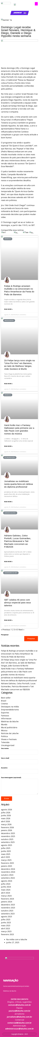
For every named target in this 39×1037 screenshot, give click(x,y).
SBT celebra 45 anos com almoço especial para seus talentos (17, 603)
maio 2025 (5, 854)
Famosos (5, 715)
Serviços (21, 986)
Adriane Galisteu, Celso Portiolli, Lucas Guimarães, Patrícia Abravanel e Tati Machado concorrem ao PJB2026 (17, 541)
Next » (21, 629)
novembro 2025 (8, 836)
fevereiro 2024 (7, 899)
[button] (36, 3)
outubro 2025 (7, 839)
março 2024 (6, 896)
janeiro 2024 (6, 901)
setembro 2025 (8, 842)
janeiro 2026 (6, 830)
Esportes (5, 712)
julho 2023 (5, 919)
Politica (4, 736)
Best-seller (6, 697)
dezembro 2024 (8, 869)
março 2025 (6, 860)
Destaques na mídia (10, 706)
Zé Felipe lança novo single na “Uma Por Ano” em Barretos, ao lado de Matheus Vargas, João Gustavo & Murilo (19, 662)
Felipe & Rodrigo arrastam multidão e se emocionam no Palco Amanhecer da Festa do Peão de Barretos (19, 653)
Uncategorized (7, 745)
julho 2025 (5, 848)
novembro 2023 (8, 907)
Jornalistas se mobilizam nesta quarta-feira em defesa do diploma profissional (18, 484)
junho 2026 (6, 815)
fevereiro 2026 (7, 827)
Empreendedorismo (10, 709)
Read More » (8, 309)
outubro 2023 (7, 910)
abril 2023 (5, 928)
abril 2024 (5, 893)
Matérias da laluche (10, 721)
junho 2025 (6, 851)
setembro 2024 (8, 878)
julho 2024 (5, 884)
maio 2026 (5, 818)
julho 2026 (5, 812)
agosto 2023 (6, 916)
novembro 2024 (8, 872)
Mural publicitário (9, 727)
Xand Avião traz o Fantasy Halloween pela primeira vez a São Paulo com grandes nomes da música (17, 671)
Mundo (4, 724)
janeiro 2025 (6, 866)
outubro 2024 (7, 875)
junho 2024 (6, 887)
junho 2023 (6, 922)
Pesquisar (5, 635)
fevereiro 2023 (7, 934)
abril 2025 (5, 857)
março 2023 (6, 931)
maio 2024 (5, 890)
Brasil (3, 700)
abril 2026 (5, 821)
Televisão (5, 742)
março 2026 (6, 824)
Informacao (6, 718)
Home (5, 986)
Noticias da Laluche (10, 733)
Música (4, 730)
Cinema (4, 703)
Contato (26, 986)
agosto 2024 (6, 881)
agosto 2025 (6, 845)
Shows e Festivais (9, 739)
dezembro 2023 (8, 904)
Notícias (15, 986)
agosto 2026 (6, 809)
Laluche (9, 986)
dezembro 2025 (8, 833)
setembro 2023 (8, 913)
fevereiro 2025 (7, 863)
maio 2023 (5, 925)
